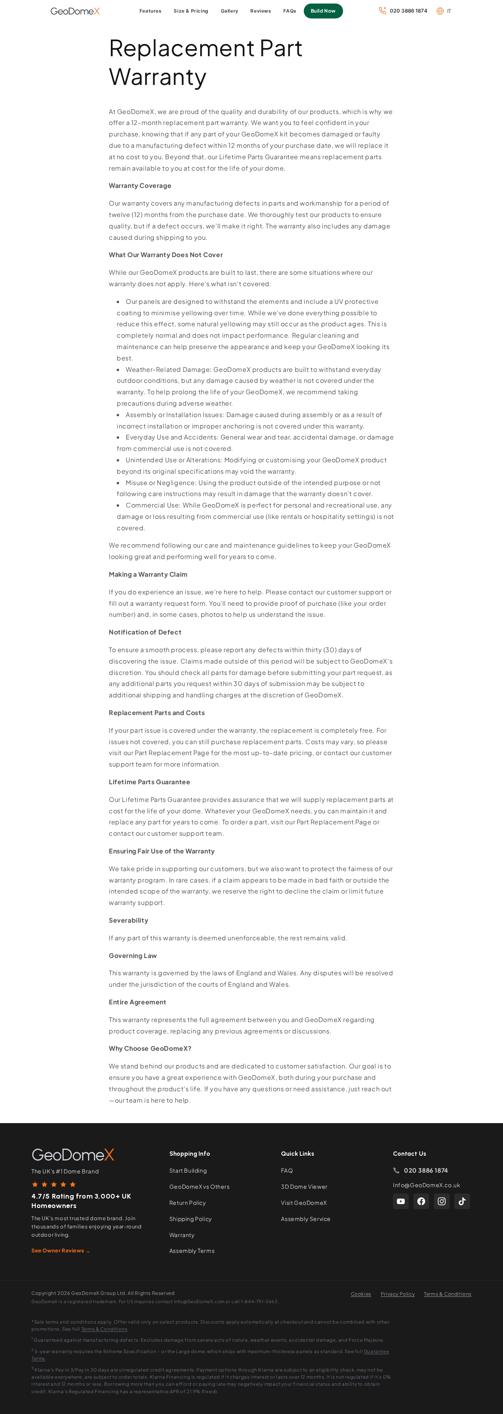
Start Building (188, 1170)
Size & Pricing (191, 11)
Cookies (361, 1294)
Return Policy (187, 1202)
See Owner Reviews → (60, 1250)
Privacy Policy (398, 1294)
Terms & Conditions (448, 1294)
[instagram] (442, 1201)
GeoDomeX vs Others (199, 1186)
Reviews (260, 11)
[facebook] (421, 1201)
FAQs (289, 11)
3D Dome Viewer (304, 1186)
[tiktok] (462, 1201)
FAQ (287, 1170)
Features (151, 11)
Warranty (182, 1234)
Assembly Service (306, 1218)
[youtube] (401, 1201)
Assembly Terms (192, 1250)
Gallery (230, 11)
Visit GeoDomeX (304, 1202)
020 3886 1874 (426, 1170)
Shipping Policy (190, 1218)
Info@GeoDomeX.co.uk (426, 1184)
